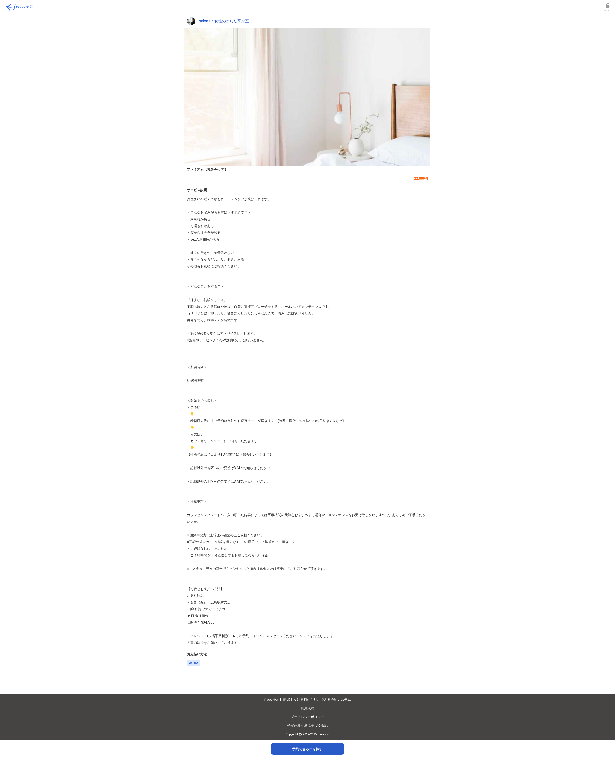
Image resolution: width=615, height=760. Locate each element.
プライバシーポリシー (307, 717)
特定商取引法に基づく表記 (307, 725)
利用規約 (307, 708)
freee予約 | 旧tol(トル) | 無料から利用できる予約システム (307, 699)
